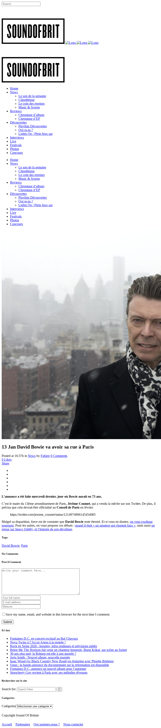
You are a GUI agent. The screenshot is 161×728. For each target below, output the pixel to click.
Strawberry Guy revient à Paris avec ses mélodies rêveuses (48, 672)
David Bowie (10, 545)
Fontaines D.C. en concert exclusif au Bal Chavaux (44, 638)
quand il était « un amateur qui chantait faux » (105, 525)
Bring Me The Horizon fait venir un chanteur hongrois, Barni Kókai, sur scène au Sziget (68, 650)
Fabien (45, 456)
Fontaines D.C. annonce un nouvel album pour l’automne (48, 669)
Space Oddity (24, 529)
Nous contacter (73, 724)
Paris (24, 545)
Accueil (7, 724)
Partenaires (23, 724)
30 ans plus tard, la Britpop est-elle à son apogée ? (43, 653)
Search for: (9, 689)
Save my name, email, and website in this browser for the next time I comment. (58, 614)
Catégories (9, 706)
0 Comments (59, 456)
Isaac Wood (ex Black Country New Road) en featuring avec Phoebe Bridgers (62, 661)
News (32, 456)
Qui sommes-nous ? (47, 724)
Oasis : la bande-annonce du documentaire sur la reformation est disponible (59, 665)
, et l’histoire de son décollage (52, 529)
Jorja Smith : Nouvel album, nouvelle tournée (40, 657)
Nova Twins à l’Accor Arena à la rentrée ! (38, 642)
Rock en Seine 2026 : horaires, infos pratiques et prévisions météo (53, 646)
